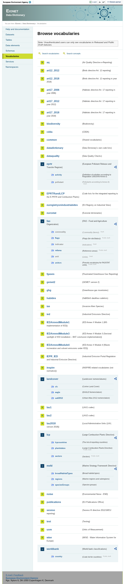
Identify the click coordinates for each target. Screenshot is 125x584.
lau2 (49, 415)
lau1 (49, 407)
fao (48, 221)
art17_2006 (53, 90)
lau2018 (51, 423)
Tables (9, 40)
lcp (48, 434)
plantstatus (60, 448)
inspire (51, 367)
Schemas (10, 50)
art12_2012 (53, 70)
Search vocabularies (50, 54)
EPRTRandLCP (56, 193)
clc (56, 386)
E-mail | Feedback (14, 575)
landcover (52, 379)
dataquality (53, 156)
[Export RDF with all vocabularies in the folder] (115, 167)
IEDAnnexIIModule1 (58, 322)
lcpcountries (61, 442)
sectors (58, 456)
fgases (50, 274)
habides (51, 298)
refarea (58, 250)
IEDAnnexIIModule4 (58, 345)
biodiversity (53, 123)
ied (48, 314)
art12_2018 (53, 78)
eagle (57, 392)
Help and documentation (17, 29)
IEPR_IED (52, 356)
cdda (49, 132)
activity (58, 175)
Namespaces (12, 67)
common (52, 140)
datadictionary (55, 148)
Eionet (17, 23)
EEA (18, 2)
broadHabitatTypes (64, 473)
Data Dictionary (29, 23)
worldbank (53, 549)
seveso (51, 510)
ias (48, 306)
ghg (49, 290)
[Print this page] (100, 2)
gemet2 (51, 282)
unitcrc (58, 263)
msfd (49, 465)
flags (57, 238)
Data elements (13, 45)
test (49, 521)
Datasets (10, 34)
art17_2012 (53, 101)
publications (54, 502)
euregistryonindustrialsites (62, 205)
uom (49, 529)
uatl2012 (59, 398)
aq (48, 62)
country (58, 556)
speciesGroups (62, 485)
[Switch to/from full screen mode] (104, 2)
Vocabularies (12, 56)
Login (94, 2)
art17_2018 (53, 112)
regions (58, 479)
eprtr (49, 164)
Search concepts (73, 54)
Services (10, 61)
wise (49, 537)
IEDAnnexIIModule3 (58, 333)
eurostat (51, 213)
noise (50, 494)
